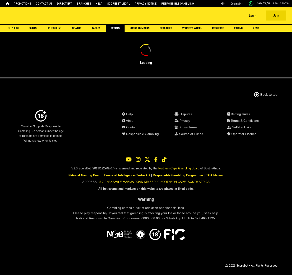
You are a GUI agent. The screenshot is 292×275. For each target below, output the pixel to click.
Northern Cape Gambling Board (178, 168)
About (129, 120)
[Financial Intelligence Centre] (174, 235)
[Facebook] (156, 159)
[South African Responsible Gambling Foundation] (140, 235)
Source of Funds (190, 134)
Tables (96, 28)
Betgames (166, 28)
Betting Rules (240, 114)
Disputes (185, 114)
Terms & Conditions (244, 120)
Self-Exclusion (242, 127)
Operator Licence (243, 134)
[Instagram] (138, 159)
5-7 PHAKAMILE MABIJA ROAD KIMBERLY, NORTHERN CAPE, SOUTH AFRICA (154, 182)
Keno (256, 28)
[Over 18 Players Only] (155, 235)
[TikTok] (164, 159)
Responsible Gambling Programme (178, 175)
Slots (32, 28)
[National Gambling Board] (119, 235)
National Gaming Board (85, 175)
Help (129, 114)
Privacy (184, 120)
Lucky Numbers (139, 28)
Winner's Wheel (192, 28)
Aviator (76, 28)
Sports (115, 28)
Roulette (218, 28)
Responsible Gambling (142, 134)
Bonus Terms (188, 127)
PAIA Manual (215, 175)
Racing (238, 28)
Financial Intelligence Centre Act (127, 175)
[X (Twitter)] (147, 159)
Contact (131, 127)
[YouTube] (128, 159)
